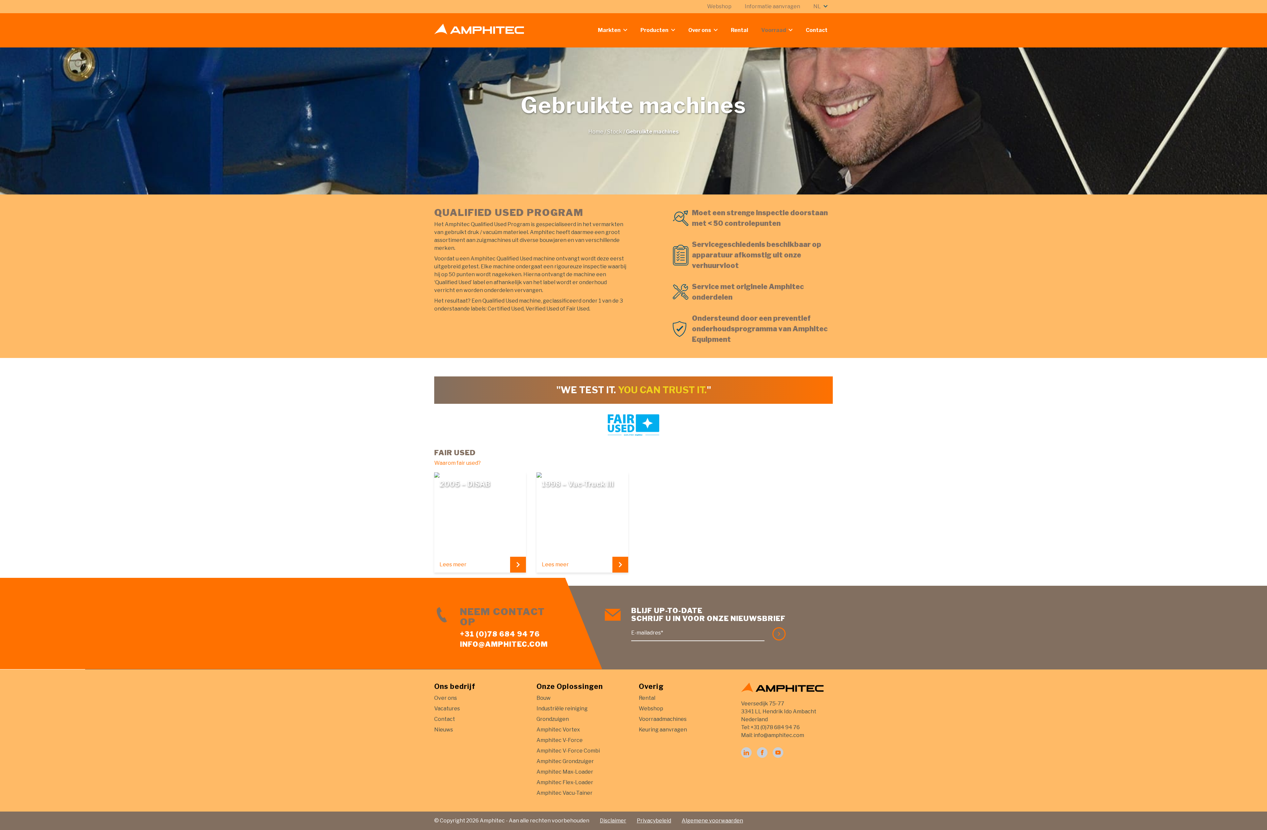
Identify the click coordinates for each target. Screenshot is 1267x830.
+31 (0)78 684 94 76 (500, 634)
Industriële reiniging (562, 708)
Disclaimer (613, 820)
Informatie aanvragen (772, 6)
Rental (739, 30)
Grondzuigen (552, 719)
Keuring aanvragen (663, 729)
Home (595, 132)
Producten (654, 30)
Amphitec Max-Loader (564, 772)
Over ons (699, 30)
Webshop (719, 6)
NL (817, 6)
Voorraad (773, 30)
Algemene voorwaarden (712, 820)
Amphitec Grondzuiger (565, 761)
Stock (614, 132)
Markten (609, 30)
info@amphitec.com (504, 644)
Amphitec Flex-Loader (564, 782)
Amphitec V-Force (559, 740)
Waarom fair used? (457, 463)
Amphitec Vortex (558, 729)
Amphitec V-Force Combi (568, 751)
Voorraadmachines (663, 719)
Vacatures (447, 708)
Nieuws (443, 729)
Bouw (543, 698)
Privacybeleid (654, 820)
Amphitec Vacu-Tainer (564, 793)
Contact (817, 30)
